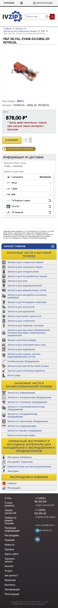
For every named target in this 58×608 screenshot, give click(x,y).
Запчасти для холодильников (23, 271)
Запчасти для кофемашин (21, 349)
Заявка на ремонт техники (10, 520)
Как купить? (11, 575)
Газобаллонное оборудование (23, 361)
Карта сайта (11, 554)
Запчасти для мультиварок (21, 340)
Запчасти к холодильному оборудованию (29, 397)
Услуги (8, 570)
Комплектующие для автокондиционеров (29, 466)
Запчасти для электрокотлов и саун (26, 344)
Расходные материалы (19, 457)
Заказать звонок (10, 560)
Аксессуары (13, 375)
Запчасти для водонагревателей (24, 285)
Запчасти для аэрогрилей (21, 311)
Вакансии (10, 580)
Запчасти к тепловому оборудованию (27, 402)
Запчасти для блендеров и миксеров (27, 302)
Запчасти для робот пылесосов (24, 316)
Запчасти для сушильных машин (25, 267)
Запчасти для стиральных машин (25, 262)
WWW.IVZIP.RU (19, 604)
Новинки (11, 483)
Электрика (13, 471)
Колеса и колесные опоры (21, 435)
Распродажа (13, 488)
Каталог (19, 28)
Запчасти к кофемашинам (21, 392)
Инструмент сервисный (19, 461)
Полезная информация (12, 529)
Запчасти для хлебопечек (21, 320)
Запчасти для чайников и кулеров (25, 325)
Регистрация (12, 594)
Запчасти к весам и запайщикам (24, 430)
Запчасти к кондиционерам (21, 426)
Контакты (10, 584)
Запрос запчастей (10, 511)
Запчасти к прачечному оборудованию (27, 421)
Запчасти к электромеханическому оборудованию (26, 408)
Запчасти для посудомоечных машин (27, 276)
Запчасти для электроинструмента (26, 370)
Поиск (52, 16)
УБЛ (43, 31)
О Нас (8, 498)
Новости (9, 544)
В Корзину (12, 140)
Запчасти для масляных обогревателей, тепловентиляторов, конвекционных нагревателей (28, 333)
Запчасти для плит (17, 281)
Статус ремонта (9, 504)
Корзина (9, 3)
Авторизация (44, 3)
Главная (7, 28)
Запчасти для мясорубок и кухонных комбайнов (27, 296)
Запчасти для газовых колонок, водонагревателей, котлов (24, 355)
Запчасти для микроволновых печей (26, 290)
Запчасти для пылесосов (20, 306)
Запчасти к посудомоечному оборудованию (22, 415)
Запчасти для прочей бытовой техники (28, 366)
